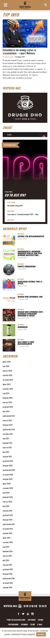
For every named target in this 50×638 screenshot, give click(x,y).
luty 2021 (6, 452)
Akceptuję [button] (41, 634)
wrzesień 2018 (8, 582)
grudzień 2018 (8, 569)
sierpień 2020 (7, 479)
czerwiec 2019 (8, 542)
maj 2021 (6, 438)
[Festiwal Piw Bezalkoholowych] (9, 239)
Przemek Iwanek (8, 57)
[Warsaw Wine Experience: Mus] (9, 300)
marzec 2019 (7, 555)
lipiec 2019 (6, 537)
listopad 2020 (8, 465)
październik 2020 (9, 470)
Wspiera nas (11, 606)
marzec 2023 (7, 420)
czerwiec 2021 (8, 433)
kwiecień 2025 (8, 397)
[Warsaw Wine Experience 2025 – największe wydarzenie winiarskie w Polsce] (9, 315)
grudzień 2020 (8, 461)
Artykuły (10, 211)
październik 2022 (9, 429)
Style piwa (8, 192)
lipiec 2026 (7, 361)
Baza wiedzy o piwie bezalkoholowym (25, 343)
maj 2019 (6, 546)
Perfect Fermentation (26, 266)
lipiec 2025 (7, 384)
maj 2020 (6, 492)
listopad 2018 (7, 573)
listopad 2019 (7, 519)
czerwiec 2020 (8, 488)
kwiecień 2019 (7, 551)
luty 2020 (6, 506)
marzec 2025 (7, 402)
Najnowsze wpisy (15, 228)
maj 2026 (6, 366)
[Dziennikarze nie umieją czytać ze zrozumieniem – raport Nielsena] (25, 33)
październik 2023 (9, 415)
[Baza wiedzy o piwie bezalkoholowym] (9, 345)
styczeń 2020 (7, 510)
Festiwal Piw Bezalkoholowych (30, 236)
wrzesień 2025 (8, 379)
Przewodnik (13, 624)
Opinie (40, 619)
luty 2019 (6, 560)
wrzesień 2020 (8, 474)
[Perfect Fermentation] (9, 269)
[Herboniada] (9, 330)
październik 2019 (9, 524)
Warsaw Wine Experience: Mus (29, 296)
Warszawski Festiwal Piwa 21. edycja (29, 282)
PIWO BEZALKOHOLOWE (16, 619)
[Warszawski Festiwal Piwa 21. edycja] (9, 285)
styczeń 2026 (7, 375)
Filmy (32, 624)
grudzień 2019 (8, 515)
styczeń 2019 (7, 564)
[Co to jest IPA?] (25, 169)
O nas (39, 624)
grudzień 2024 (8, 406)
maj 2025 (6, 393)
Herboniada (22, 327)
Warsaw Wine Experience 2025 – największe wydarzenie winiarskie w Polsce (30, 313)
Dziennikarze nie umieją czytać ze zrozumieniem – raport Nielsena (19, 51)
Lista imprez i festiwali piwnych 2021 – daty (22, 214)
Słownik (24, 624)
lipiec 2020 (7, 483)
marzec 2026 (7, 370)
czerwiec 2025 (8, 388)
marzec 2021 (7, 447)
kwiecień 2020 (8, 497)
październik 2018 (9, 578)
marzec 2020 (7, 501)
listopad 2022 (8, 424)
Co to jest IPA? (15, 195)
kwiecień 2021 (7, 442)
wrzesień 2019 (8, 528)
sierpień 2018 (7, 587)
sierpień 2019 (7, 533)
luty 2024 (6, 411)
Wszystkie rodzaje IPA (15, 205)
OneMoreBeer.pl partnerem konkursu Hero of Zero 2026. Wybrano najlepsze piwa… (29, 253)
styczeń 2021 (7, 456)
